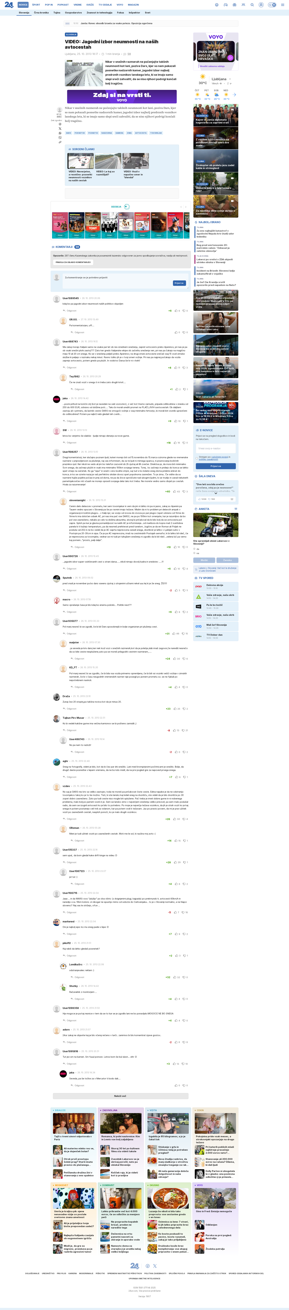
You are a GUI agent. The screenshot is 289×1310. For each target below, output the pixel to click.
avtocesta (140, 133)
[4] (76, 225)
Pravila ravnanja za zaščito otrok (206, 1273)
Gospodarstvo (73, 12)
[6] (109, 225)
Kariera (72, 1273)
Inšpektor (134, 12)
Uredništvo (48, 1273)
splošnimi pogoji (220, 457)
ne (198, 553)
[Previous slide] (181, 207)
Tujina (56, 12)
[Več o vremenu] (234, 95)
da (198, 549)
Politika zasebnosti (155, 1273)
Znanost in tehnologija (99, 12)
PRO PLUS (61, 1273)
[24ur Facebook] (147, 1266)
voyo (200, 1185)
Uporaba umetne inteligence (144, 1278)
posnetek (80, 133)
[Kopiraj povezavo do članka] (60, 142)
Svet (147, 12)
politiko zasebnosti (208, 459)
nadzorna (106, 133)
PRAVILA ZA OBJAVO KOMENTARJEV (73, 262)
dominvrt (108, 1185)
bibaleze (60, 1110)
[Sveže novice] (67, 23)
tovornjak (156, 133)
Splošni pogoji (177, 1273)
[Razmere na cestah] (243, 5)
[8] (142, 225)
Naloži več (120, 1096)
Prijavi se (179, 283)
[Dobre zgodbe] (216, 5)
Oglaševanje (32, 1273)
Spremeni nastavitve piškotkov (124, 1273)
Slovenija (24, 12)
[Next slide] (185, 207)
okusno (154, 1185)
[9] (159, 225)
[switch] (272, 4)
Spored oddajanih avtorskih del (246, 1273)
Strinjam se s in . (214, 458)
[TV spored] (234, 5)
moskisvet (61, 1185)
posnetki (93, 133)
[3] (60, 225)
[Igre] (225, 5)
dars (68, 133)
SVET (59, 116)
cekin (200, 1110)
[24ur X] (154, 1266)
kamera (119, 133)
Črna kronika (41, 12)
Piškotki (100, 1273)
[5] (93, 225)
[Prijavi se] (261, 4)
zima (129, 133)
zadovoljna (109, 1110)
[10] (175, 225)
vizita (153, 1110)
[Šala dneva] (231, 499)
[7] (126, 225)
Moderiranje (86, 1273)
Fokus (120, 12)
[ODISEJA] (121, 206)
